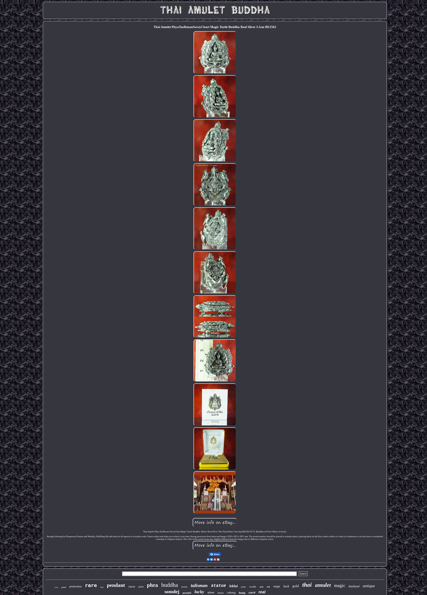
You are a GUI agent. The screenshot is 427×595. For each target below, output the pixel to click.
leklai (233, 586)
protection (75, 586)
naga (276, 586)
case (56, 587)
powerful (187, 593)
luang (242, 592)
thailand (354, 586)
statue (218, 585)
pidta (243, 586)
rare (91, 585)
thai (307, 584)
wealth (252, 586)
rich (268, 587)
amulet (323, 585)
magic (339, 585)
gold (295, 586)
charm (131, 586)
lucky (199, 591)
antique (369, 586)
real (262, 592)
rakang (231, 592)
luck (286, 586)
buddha (169, 585)
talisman (199, 585)
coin (261, 586)
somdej (171, 591)
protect (63, 587)
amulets (184, 587)
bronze (221, 593)
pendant (116, 585)
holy (102, 587)
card (252, 592)
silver (210, 592)
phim (141, 586)
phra (152, 585)
